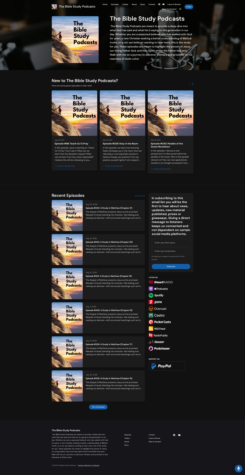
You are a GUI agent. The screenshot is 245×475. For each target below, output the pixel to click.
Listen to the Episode (66, 166)
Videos (125, 4)
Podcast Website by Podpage (88, 465)
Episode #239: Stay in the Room (120, 143)
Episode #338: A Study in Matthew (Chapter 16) (109, 378)
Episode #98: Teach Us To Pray (71, 143)
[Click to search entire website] (180, 9)
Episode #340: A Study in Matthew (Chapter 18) (109, 310)
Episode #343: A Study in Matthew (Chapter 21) (109, 208)
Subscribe (171, 266)
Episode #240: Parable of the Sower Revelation (167, 145)
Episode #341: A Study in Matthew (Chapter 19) (109, 276)
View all (138, 196)
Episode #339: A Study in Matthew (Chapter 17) (109, 344)
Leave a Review (174, 4)
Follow (189, 7)
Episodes (115, 4)
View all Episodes (98, 407)
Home (104, 4)
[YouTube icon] (179, 435)
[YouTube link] (163, 4)
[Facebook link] (159, 4)
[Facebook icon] (174, 435)
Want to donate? (169, 9)
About (134, 4)
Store (142, 4)
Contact (151, 4)
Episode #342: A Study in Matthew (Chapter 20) (109, 242)
